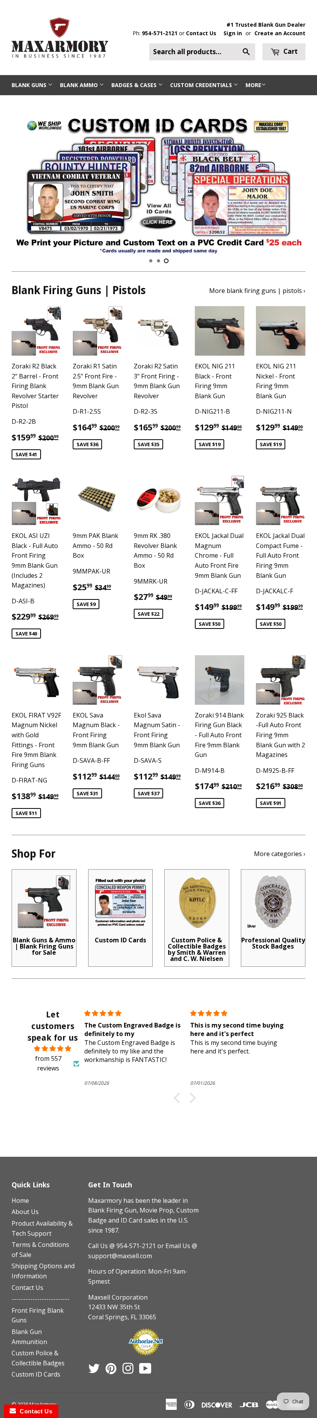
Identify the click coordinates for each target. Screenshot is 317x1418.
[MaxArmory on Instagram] (128, 1371)
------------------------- (41, 1299)
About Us (25, 1211)
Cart (290, 51)
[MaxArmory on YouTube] (145, 1371)
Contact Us (201, 33)
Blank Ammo (79, 85)
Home (20, 1200)
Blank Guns (30, 85)
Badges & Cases (134, 85)
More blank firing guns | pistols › (257, 290)
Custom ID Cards (36, 1374)
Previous (24, 180)
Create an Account (279, 33)
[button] (179, 1098)
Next (293, 180)
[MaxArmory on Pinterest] (111, 1371)
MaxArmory (42, 1404)
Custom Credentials (201, 85)
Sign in (232, 33)
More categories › (279, 853)
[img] (52, 1049)
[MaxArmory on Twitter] (94, 1371)
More (253, 85)
